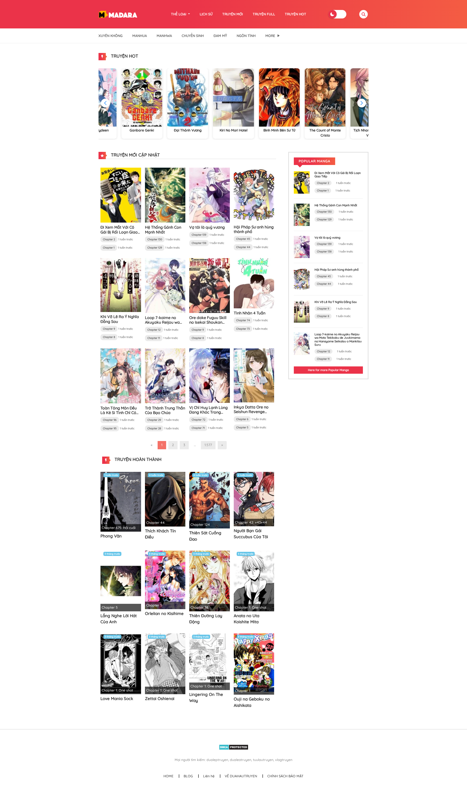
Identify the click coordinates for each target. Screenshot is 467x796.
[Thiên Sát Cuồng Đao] (209, 500)
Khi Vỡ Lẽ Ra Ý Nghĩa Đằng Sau (119, 319)
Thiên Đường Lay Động (205, 618)
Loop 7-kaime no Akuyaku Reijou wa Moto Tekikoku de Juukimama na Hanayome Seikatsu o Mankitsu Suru (338, 339)
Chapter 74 (243, 320)
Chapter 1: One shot (250, 607)
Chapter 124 (200, 524)
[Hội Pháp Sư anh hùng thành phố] (254, 194)
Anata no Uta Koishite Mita (246, 618)
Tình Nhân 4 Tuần (249, 313)
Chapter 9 (109, 328)
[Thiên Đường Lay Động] (209, 580)
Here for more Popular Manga (328, 370)
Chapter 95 (110, 428)
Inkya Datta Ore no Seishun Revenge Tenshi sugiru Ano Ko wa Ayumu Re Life (252, 414)
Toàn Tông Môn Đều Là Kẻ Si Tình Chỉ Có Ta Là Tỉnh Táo (118, 413)
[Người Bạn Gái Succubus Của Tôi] (254, 498)
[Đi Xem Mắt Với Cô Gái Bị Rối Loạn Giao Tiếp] (120, 195)
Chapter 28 (154, 428)
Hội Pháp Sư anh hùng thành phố (254, 229)
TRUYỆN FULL (264, 14)
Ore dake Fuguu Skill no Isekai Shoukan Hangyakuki (207, 322)
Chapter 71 (198, 428)
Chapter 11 (153, 338)
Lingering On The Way (206, 697)
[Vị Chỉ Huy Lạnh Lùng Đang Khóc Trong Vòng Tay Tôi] (209, 375)
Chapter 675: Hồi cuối (118, 528)
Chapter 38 (199, 607)
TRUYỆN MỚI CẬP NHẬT (135, 155)
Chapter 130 (154, 239)
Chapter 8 (109, 337)
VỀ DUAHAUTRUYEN (241, 776)
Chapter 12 (154, 329)
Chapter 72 (198, 419)
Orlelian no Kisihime (164, 613)
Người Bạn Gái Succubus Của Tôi (251, 533)
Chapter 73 (243, 328)
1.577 (208, 445)
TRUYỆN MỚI (232, 14)
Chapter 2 (109, 239)
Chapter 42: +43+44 (251, 522)
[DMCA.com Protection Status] (233, 747)
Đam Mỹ (220, 36)
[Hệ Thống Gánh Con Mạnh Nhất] (165, 195)
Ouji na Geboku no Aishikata (252, 702)
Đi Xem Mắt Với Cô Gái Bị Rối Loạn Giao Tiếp (119, 232)
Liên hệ (209, 776)
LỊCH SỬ (206, 14)
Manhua (139, 36)
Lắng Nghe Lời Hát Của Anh (118, 618)
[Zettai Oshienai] (165, 663)
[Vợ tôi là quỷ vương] (209, 195)
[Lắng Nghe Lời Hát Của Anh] (120, 580)
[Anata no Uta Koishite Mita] (254, 580)
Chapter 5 (242, 427)
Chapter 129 (154, 247)
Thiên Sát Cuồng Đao (205, 536)
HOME (168, 776)
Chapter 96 (110, 420)
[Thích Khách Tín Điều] (165, 499)
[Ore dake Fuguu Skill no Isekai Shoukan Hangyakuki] (209, 285)
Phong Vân (111, 535)
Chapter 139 (199, 234)
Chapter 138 (199, 243)
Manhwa (164, 36)
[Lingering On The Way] (209, 661)
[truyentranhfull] (118, 14)
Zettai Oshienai (159, 698)
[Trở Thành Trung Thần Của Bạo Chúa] (165, 375)
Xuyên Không (111, 36)
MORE (270, 36)
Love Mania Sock (116, 698)
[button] (361, 103)
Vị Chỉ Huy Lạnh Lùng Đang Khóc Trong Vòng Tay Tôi (208, 412)
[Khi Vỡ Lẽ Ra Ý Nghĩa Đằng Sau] (120, 285)
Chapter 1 (109, 247)
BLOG (188, 776)
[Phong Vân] (120, 501)
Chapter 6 (242, 419)
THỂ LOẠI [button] (179, 14)
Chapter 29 (154, 420)
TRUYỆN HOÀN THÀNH (137, 459)
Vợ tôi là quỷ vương (207, 227)
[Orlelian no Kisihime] (165, 579)
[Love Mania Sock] (120, 663)
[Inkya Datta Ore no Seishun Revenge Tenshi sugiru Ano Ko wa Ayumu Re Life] (254, 375)
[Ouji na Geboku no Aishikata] (254, 664)
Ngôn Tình (246, 36)
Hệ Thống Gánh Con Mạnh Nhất (163, 229)
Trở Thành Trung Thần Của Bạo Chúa (165, 410)
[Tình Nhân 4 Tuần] (254, 283)
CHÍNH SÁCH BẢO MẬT (285, 776)
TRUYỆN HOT (295, 14)
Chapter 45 (243, 239)
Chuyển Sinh (193, 36)
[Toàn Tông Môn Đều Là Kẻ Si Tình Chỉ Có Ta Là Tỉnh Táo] (120, 375)
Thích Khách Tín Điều (160, 534)
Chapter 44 (243, 247)
